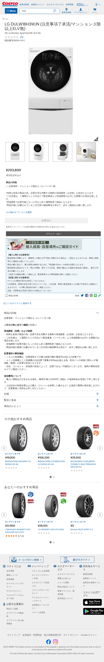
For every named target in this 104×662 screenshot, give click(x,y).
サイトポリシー (71, 635)
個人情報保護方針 (52, 635)
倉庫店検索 (87, 574)
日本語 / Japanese (81, 4)
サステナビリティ (14, 591)
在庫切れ (46, 220)
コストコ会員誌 (38, 612)
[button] (56, 10)
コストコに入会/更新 (41, 571)
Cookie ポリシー (89, 635)
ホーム (5, 19)
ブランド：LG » (53, 233)
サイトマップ (13, 635)
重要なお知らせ (64, 578)
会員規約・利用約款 (32, 635)
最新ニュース (12, 575)
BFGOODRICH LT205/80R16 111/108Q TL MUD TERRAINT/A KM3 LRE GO (83, 464)
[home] (10, 4)
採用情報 (10, 579)
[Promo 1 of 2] (50, 477)
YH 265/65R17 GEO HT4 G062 (51, 529)
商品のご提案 (12, 608)
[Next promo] (100, 448)
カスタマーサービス (66, 574)
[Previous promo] (4, 448)
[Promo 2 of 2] (53, 477)
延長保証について (65, 598)
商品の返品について (66, 586)
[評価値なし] (12, 37)
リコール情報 (63, 582)
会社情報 (10, 571)
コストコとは (13, 566)
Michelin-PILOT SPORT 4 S (82, 529)
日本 (96, 4)
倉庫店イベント (89, 578)
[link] (82, 295)
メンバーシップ (40, 566)
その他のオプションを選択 (19, 212)
